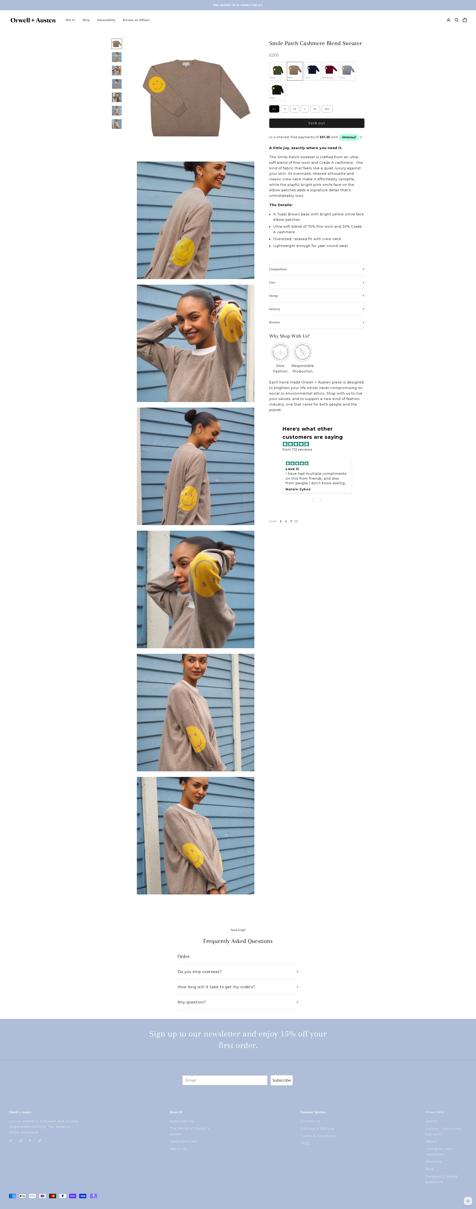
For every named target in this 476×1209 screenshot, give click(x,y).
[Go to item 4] (117, 84)
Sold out (316, 123)
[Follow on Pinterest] (30, 1141)
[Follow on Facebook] (11, 1141)
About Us (178, 1149)
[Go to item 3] (117, 70)
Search (431, 1121)
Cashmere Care (184, 1141)
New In (70, 20)
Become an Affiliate (136, 20)
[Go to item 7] (117, 124)
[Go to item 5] (117, 97)
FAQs (305, 1143)
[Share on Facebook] (280, 521)
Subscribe (281, 1080)
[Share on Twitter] (285, 521)
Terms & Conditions (318, 1136)
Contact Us (310, 1121)
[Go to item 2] (117, 57)
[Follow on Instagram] (20, 1141)
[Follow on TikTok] (40, 1141)
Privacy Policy (434, 1112)
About (431, 1141)
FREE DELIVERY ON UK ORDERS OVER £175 (238, 5)
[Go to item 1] (117, 44)
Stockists (433, 1162)
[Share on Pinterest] (291, 521)
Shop (86, 20)
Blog (429, 1169)
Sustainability (106, 20)
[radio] (277, 71)
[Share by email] (296, 521)
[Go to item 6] (117, 110)
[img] (318, 444)
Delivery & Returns (317, 1129)
